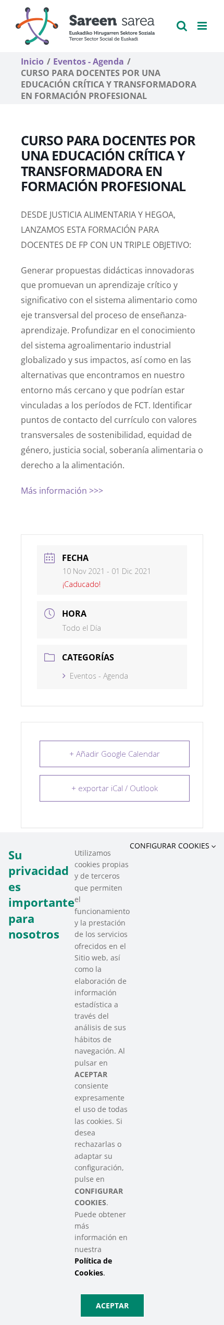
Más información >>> (62, 490)
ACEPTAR (112, 1305)
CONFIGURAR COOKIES (170, 846)
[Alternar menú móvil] (202, 25)
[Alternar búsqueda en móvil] (182, 25)
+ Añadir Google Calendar (114, 753)
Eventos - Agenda (99, 676)
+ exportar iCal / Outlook (114, 788)
